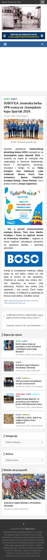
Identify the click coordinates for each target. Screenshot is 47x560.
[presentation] (39, 470)
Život (18, 396)
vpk (23, 303)
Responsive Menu (42, 2)
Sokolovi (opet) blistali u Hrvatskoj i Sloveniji (27, 366)
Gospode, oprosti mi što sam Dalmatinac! (23, 325)
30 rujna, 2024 (9, 116)
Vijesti (14, 99)
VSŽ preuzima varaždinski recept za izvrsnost (28, 382)
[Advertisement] (23, 69)
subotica (34, 301)
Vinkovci (36, 394)
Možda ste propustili (15, 470)
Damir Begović (22, 116)
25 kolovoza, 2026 (23, 355)
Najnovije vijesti (13, 334)
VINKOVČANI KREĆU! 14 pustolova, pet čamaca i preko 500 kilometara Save (29, 402)
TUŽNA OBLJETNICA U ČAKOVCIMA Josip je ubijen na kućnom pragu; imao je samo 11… (24, 316)
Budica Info (35, 371)
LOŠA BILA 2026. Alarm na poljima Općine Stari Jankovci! (28, 420)
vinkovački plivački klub (13, 303)
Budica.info (29, 529)
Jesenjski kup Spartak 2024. (19, 301)
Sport (7, 99)
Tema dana (20, 394)
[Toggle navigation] (5, 44)
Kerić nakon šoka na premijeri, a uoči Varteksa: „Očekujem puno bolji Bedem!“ (28, 348)
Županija (26, 378)
